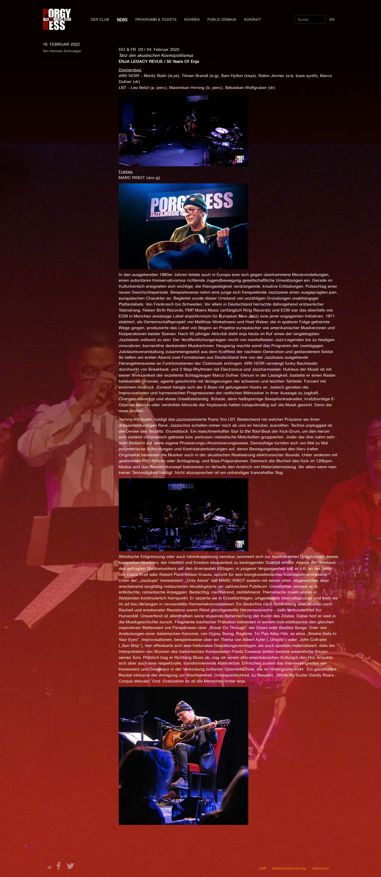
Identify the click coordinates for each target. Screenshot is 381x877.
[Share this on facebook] (59, 867)
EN (331, 19)
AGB (262, 868)
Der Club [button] (100, 19)
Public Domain (221, 19)
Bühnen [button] (192, 19)
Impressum (320, 868)
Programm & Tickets (156, 19)
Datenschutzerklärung (289, 868)
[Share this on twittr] (70, 867)
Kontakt (252, 19)
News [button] (122, 19)
